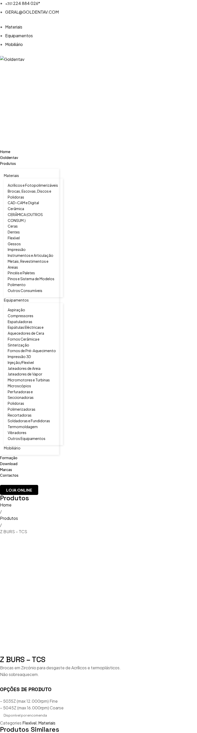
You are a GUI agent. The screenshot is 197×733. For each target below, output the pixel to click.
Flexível (29, 723)
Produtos (9, 518)
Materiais (46, 723)
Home (6, 505)
